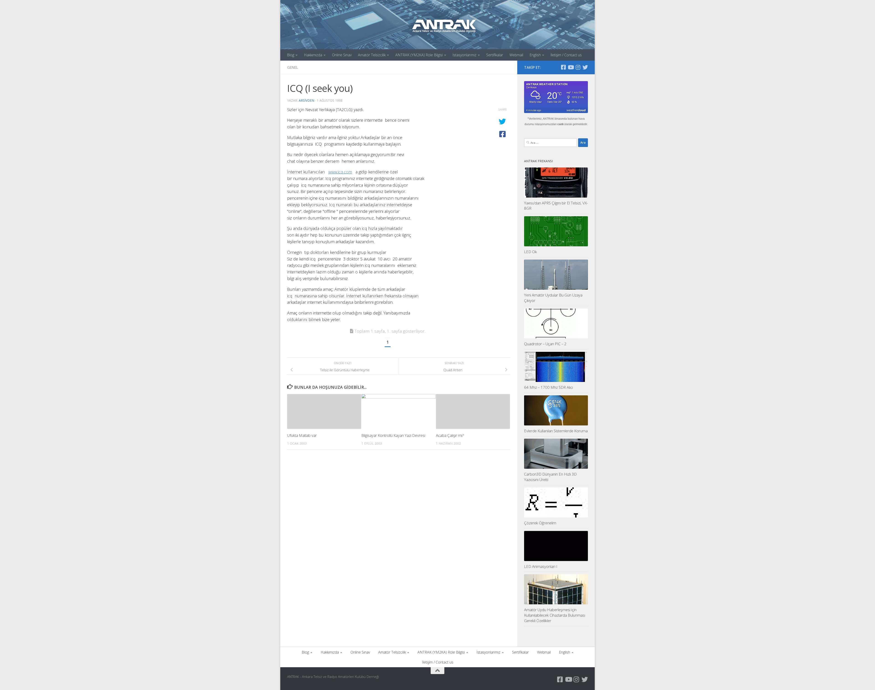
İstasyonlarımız (464, 54)
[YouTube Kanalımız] (570, 67)
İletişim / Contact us (566, 54)
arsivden (306, 100)
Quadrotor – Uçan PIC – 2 (545, 343)
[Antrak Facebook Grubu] (563, 67)
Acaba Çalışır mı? (450, 435)
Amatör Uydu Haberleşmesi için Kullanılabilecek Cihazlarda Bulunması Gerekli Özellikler (554, 615)
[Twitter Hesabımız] (585, 67)
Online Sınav (342, 54)
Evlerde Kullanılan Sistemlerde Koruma (556, 430)
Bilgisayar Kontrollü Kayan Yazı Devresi (393, 435)
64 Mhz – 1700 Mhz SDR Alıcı (548, 387)
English (535, 54)
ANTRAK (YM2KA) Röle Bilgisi (419, 54)
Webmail (516, 54)
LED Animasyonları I (540, 566)
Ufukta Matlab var (302, 435)
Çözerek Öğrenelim (540, 522)
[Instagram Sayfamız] (578, 67)
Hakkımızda (313, 54)
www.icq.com (340, 172)
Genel (292, 67)
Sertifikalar (494, 54)
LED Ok (530, 251)
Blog (290, 54)
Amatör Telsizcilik (372, 54)
